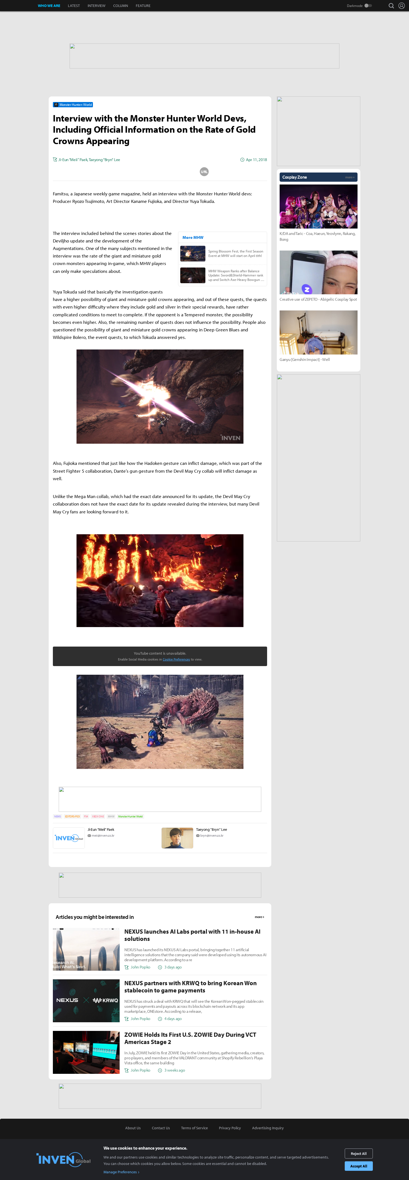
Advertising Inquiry (268, 1127)
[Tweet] (115, 171)
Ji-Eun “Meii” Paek (101, 829)
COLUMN (120, 5)
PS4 (86, 816)
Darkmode (355, 5)
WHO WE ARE (49, 5)
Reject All (359, 1153)
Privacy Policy (230, 1127)
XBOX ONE (98, 816)
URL (204, 171)
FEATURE (143, 5)
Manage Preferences (120, 1171)
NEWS (57, 816)
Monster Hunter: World (130, 816)
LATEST (74, 5)
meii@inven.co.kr (103, 835)
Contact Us (161, 1127)
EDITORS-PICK (72, 816)
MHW (111, 816)
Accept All (358, 1166)
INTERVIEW (96, 5)
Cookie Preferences (176, 659)
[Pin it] (182, 171)
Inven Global (19, 5)
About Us (133, 1127)
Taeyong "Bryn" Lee (211, 829)
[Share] (138, 171)
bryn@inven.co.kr (211, 835)
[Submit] (160, 171)
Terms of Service (194, 1127)
